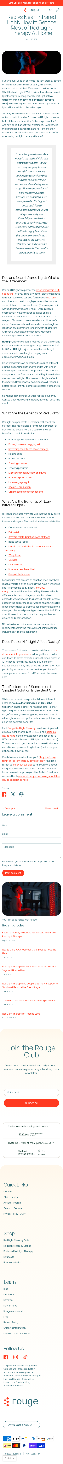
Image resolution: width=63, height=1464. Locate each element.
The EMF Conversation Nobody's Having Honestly (28, 1000)
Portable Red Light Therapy (18, 1251)
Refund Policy (11, 1322)
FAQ (6, 1316)
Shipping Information (15, 1327)
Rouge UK (9, 1257)
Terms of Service (13, 1208)
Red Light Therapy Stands (17, 1245)
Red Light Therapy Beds (16, 1240)
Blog (6, 1288)
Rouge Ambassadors (15, 1311)
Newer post (51, 808)
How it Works (10, 1305)
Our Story (9, 1294)
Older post (10, 808)
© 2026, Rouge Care (13, 1454)
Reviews (8, 1300)
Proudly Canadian (33, 1454)
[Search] (50, 10)
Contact (8, 1191)
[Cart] (57, 9)
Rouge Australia (12, 1262)
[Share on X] (13, 794)
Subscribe (31, 1103)
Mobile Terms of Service (17, 1333)
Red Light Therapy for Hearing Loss (21, 1013)
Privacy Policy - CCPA (15, 1213)
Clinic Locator (11, 1197)
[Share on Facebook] (4, 794)
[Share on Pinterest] (21, 794)
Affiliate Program (12, 1202)
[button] (9, 1458)
